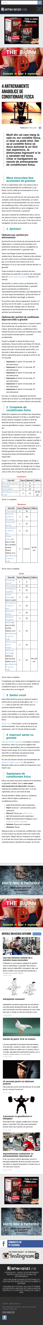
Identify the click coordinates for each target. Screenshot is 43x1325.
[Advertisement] (15, 852)
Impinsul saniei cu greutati (12, 742)
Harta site (13, 1309)
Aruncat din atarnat (10, 483)
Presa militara (7, 489)
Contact (5, 1309)
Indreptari (6, 486)
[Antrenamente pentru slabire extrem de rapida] (21, 62)
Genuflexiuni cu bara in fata (11, 530)
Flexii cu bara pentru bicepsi (11, 644)
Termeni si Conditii (28, 1307)
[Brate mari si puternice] (21, 880)
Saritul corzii (7, 724)
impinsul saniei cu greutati (12, 762)
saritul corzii (27, 813)
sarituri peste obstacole (17, 277)
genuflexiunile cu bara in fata (11, 558)
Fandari (8, 623)
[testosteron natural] (21, 30)
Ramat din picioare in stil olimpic (10, 516)
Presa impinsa (11, 511)
